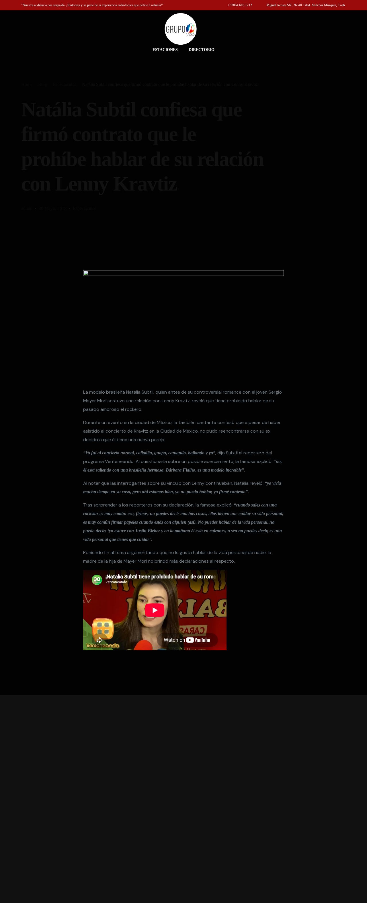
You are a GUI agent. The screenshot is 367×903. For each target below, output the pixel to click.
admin (26, 208)
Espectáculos (84, 208)
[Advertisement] (183, 799)
